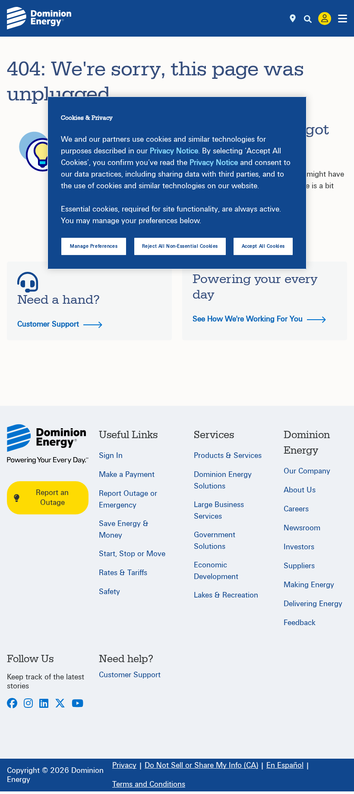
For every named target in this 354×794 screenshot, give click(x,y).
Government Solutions (214, 540)
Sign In (111, 455)
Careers (296, 509)
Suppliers (299, 565)
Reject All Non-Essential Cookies (180, 246)
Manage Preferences (93, 246)
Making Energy (309, 584)
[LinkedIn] (43, 704)
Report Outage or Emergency (128, 499)
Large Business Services (219, 510)
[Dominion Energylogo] (39, 18)
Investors (299, 546)
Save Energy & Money (124, 529)
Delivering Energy (313, 603)
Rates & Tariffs (123, 572)
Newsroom (302, 527)
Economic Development (216, 570)
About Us (300, 490)
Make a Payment (127, 474)
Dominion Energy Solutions (223, 480)
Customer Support (49, 324)
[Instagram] (28, 704)
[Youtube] (77, 704)
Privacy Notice (174, 151)
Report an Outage (52, 497)
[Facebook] (12, 704)
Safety (109, 591)
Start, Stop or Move (132, 553)
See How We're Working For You (249, 319)
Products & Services (228, 455)
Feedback (300, 622)
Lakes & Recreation (226, 595)
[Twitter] (60, 704)
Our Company (307, 471)
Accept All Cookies (263, 246)
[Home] (47, 444)
